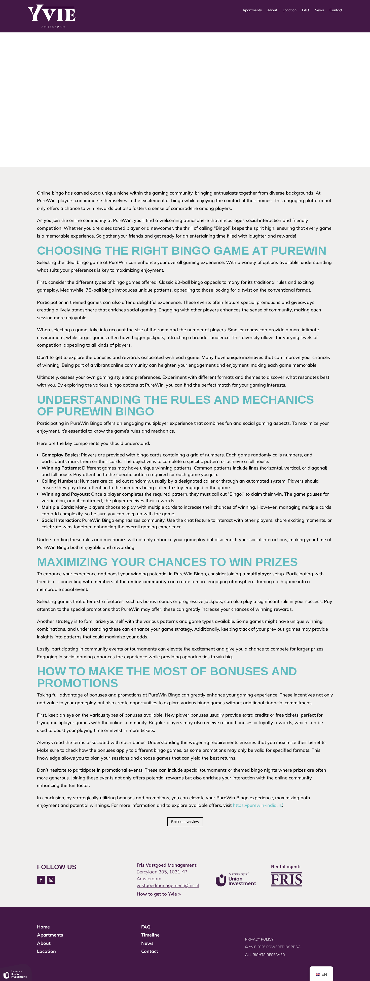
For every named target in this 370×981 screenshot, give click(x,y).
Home (43, 927)
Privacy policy (259, 939)
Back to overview (185, 821)
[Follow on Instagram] (51, 880)
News (319, 10)
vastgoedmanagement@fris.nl (168, 885)
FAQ (305, 10)
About (272, 10)
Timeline (150, 935)
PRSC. (296, 947)
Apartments (252, 10)
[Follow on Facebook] (41, 880)
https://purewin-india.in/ (257, 805)
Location (290, 10)
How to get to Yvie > (159, 894)
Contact (335, 10)
